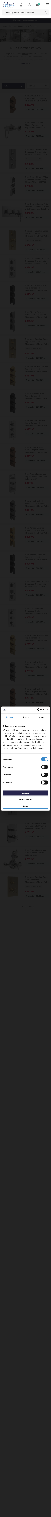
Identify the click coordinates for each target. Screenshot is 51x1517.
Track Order (21, 4)
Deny (25, 806)
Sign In (29, 4)
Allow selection (25, 800)
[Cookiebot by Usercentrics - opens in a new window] (37, 710)
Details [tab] (26, 717)
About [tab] (42, 717)
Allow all (25, 793)
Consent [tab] (9, 717)
